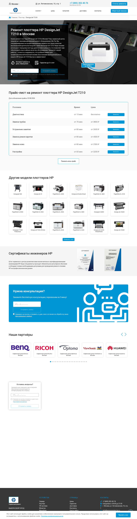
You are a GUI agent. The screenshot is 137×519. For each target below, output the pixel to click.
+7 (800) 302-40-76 (79, 3)
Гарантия (66, 11)
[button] (122, 334)
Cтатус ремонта (119, 4)
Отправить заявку (49, 71)
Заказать (116, 114)
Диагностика (18, 114)
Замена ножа (18, 144)
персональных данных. (23, 316)
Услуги (37, 11)
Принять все (123, 515)
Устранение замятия (22, 129)
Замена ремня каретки (23, 137)
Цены (53, 11)
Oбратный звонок (119, 11)
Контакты (98, 11)
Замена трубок (19, 122)
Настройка (17, 152)
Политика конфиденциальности (52, 516)
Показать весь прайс (68, 161)
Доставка (83, 11)
